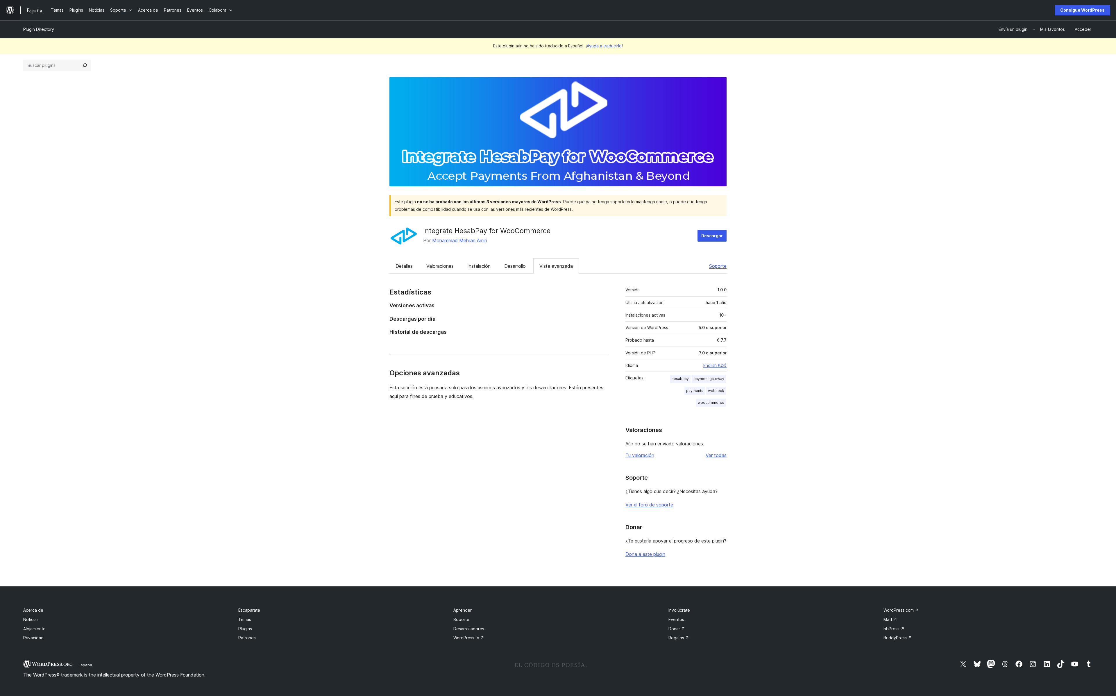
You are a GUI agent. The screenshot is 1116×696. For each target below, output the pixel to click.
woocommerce (711, 402)
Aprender (462, 610)
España (85, 665)
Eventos (676, 619)
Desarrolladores (468, 628)
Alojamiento (34, 628)
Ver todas (716, 455)
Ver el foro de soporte (649, 505)
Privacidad (33, 637)
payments (694, 390)
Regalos (678, 637)
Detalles (404, 266)
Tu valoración (639, 455)
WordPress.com (901, 610)
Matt (890, 619)
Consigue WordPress (1082, 10)
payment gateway (708, 378)
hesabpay (680, 378)
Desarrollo (515, 266)
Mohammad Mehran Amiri (459, 240)
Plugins (245, 628)
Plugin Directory (38, 29)
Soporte (718, 266)
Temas (244, 619)
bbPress (894, 628)
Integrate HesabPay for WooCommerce (486, 230)
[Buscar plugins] (85, 65)
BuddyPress (898, 637)
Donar (676, 628)
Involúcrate (679, 610)
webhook (716, 390)
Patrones (247, 637)
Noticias (31, 619)
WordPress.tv (468, 637)
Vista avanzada (556, 266)
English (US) (715, 365)
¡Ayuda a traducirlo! (604, 45)
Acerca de (33, 610)
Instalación (479, 266)
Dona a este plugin (645, 554)
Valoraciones (440, 266)
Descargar (712, 235)
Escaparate (249, 610)
